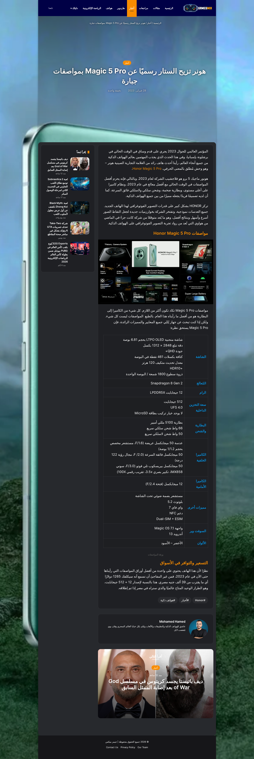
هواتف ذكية (167, 600)
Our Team (143, 747)
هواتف (109, 8)
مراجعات (143, 8)
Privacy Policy (128, 747)
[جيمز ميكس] (197, 8)
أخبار (131, 8)
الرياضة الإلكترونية (92, 8)
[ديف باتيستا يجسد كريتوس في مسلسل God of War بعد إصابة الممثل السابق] (79, 163)
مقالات (156, 8)
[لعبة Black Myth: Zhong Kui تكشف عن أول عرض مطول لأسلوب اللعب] (79, 207)
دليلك (75, 8)
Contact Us (112, 747)
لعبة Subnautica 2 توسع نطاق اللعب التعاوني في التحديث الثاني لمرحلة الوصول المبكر (57, 186)
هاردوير (121, 8)
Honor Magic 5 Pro (147, 169)
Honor (199, 600)
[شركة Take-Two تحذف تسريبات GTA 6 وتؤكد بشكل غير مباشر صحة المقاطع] (79, 228)
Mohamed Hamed (172, 621)
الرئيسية (169, 8)
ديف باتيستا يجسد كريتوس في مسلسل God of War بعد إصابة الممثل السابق (156, 684)
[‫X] (179, 636)
